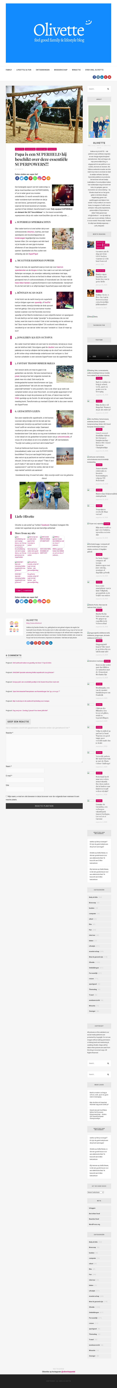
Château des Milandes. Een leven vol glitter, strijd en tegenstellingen (102, 713)
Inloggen (92, 1208)
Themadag (93, 989)
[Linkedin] (26, 178)
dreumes (30, 232)
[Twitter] (22, 178)
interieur (92, 935)
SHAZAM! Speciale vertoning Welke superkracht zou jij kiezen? (33, 672)
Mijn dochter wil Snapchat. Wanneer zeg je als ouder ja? (103, 407)
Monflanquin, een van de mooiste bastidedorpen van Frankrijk (103, 691)
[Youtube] (109, 77)
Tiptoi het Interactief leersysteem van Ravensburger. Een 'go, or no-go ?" (36, 691)
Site (7, 785)
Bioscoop (92, 903)
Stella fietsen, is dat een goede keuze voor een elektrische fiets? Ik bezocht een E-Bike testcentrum (98, 858)
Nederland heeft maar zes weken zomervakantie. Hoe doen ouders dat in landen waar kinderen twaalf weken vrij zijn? (103, 784)
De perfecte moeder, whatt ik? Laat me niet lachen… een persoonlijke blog (33, 578)
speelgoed (100, 247)
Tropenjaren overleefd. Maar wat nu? (102, 511)
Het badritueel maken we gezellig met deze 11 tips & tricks (32, 663)
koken (91, 941)
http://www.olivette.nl (34, 623)
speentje (38, 302)
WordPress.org (94, 1224)
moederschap (30, 149)
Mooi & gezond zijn (96, 957)
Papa (19, 590)
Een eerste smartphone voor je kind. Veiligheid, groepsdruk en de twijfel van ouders (103, 591)
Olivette (32, 620)
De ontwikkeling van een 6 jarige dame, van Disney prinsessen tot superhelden (20, 553)
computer (92, 913)
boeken (99, 245)
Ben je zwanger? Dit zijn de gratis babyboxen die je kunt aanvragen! (99, 844)
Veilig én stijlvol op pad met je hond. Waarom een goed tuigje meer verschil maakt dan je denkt (103, 737)
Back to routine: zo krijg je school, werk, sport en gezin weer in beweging (103, 387)
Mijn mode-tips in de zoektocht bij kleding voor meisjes (31, 701)
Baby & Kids (20, 149)
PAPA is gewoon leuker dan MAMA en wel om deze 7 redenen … (58, 552)
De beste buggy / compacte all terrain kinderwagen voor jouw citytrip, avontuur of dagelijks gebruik (103, 565)
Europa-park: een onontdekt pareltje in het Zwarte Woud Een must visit (36, 682)
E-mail (9, 776)
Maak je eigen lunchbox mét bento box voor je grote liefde (102, 278)
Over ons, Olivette (94, 70)
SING (17, 398)
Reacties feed (94, 1219)
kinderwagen (20, 238)
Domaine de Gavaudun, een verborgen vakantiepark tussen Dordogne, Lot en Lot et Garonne (103, 811)
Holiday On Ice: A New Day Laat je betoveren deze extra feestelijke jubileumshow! (102, 300)
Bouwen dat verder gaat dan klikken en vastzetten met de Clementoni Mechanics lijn (103, 670)
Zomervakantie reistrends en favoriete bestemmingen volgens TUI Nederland (102, 474)
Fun (90, 930)
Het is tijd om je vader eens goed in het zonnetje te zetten (33, 552)
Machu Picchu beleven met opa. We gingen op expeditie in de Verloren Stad (102, 619)
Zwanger (92, 1011)
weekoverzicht (94, 1000)
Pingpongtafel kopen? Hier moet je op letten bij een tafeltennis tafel (103, 648)
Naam (9, 766)
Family (9, 70)
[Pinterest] (105, 77)
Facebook (45, 525)
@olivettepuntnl (68, 1372)
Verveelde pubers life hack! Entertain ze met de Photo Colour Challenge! (103, 760)
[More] (48, 178)
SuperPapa (33, 254)
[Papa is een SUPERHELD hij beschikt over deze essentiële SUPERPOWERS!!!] (44, 114)
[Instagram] (98, 77)
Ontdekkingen (43, 70)
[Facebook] (94, 77)
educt (91, 919)
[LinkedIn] (102, 77)
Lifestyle (92, 946)
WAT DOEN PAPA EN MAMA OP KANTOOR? (45, 551)
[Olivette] (58, 33)
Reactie (9, 733)
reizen (91, 979)
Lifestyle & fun (23, 70)
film (90, 924)
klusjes (34, 270)
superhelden (28, 590)
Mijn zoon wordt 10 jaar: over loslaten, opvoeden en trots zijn (103, 531)
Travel (91, 995)
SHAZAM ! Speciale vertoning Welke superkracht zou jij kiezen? (20, 578)
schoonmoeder (63, 437)
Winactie (76, 70)
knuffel (47, 302)
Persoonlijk (52, 149)
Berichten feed (94, 1213)
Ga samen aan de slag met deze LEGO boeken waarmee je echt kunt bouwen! (102, 256)
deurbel (51, 347)
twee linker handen (22, 283)
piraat (17, 376)
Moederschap (61, 70)
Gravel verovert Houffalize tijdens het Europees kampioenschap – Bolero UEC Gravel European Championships (103, 440)
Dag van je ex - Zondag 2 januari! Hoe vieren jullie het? (30, 710)
